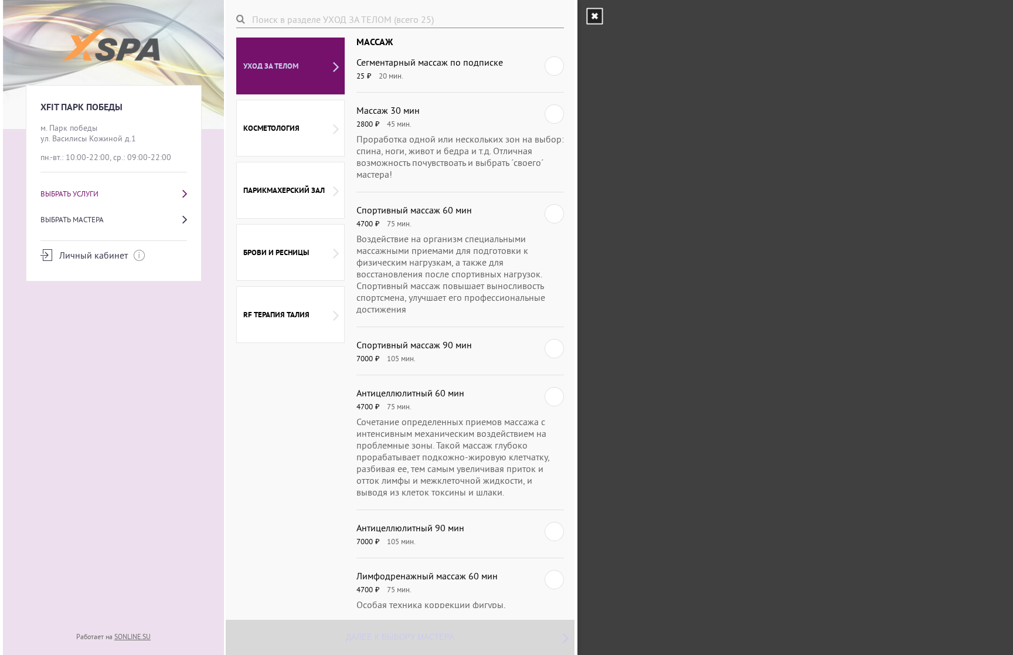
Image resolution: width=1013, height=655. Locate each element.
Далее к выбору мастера (400, 637)
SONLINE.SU (132, 636)
